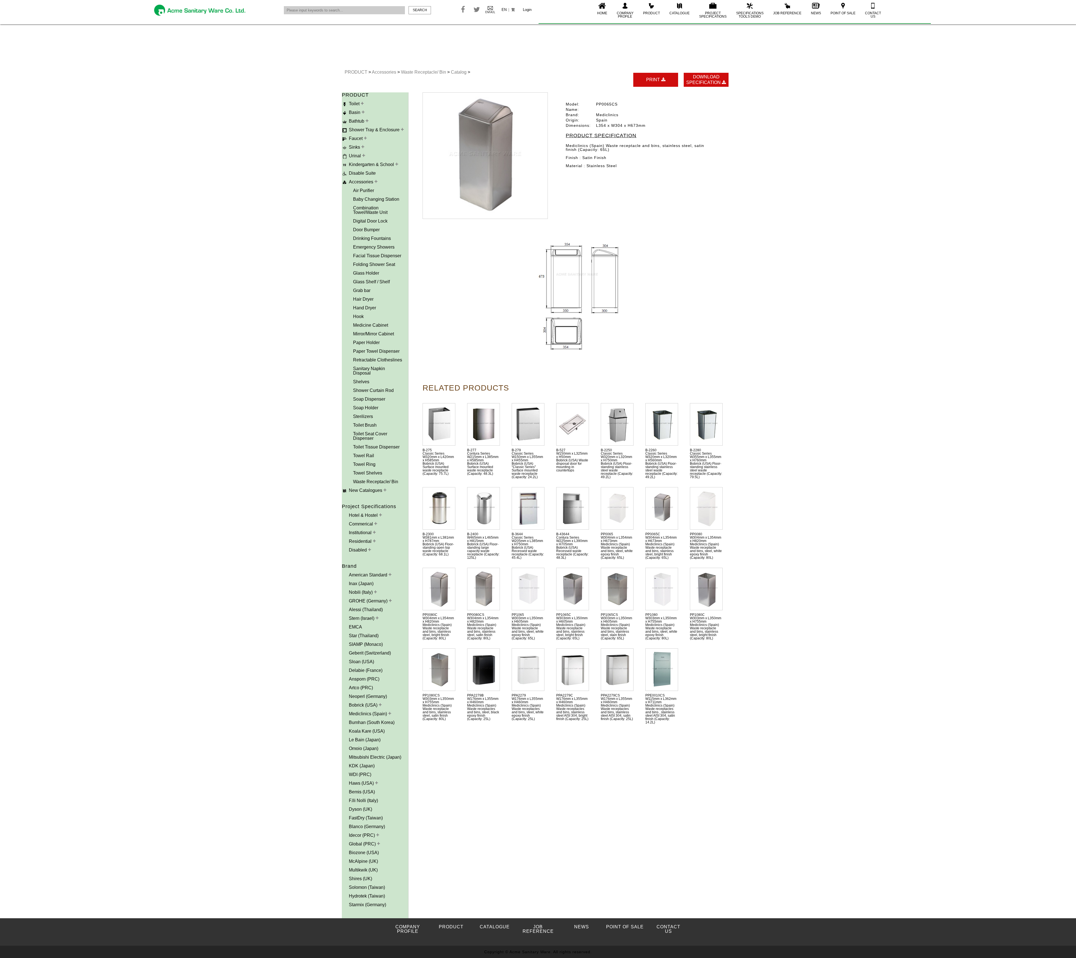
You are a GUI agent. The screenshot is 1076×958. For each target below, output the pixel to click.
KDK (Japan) (362, 765)
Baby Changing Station (376, 199)
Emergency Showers (374, 247)
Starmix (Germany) (367, 904)
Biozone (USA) (364, 852)
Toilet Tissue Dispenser (376, 447)
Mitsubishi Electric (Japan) (375, 757)
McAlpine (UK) (363, 861)
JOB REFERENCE (787, 13)
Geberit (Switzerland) (370, 653)
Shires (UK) (360, 878)
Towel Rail (363, 455)
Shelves (361, 381)
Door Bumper (366, 229)
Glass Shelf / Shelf (371, 281)
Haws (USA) (362, 783)
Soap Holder (365, 407)
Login (527, 10)
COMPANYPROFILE (625, 14)
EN (504, 10)
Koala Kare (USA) (367, 731)
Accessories (384, 72)
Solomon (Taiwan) (367, 887)
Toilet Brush (365, 425)
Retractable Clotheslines (377, 360)
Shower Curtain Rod (373, 390)
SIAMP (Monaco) (366, 644)
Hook (358, 316)
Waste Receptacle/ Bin (424, 72)
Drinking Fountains (372, 238)
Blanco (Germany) (367, 826)
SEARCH (420, 10)
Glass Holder (366, 273)
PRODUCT (651, 13)
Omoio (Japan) (363, 748)
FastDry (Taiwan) (366, 818)
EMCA (355, 627)
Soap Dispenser (369, 399)
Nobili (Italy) (361, 592)
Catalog (459, 72)
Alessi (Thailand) (366, 609)
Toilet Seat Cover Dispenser (370, 436)
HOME (602, 13)
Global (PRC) (363, 844)
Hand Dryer (364, 307)
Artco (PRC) (361, 687)
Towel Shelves (367, 473)
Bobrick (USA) (364, 705)
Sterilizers (363, 416)
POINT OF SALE (843, 13)
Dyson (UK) (360, 809)
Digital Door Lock (370, 221)
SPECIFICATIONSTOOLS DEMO (750, 14)
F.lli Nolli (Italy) (363, 800)
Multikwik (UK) (363, 870)
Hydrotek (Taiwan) (367, 896)
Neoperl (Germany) (368, 696)
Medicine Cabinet (370, 325)
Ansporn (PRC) (364, 679)
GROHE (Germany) (369, 601)
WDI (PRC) (360, 774)
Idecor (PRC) (362, 835)
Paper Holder (366, 342)
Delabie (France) (365, 670)
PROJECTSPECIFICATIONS (713, 14)
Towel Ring (364, 464)
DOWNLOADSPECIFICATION (704, 79)
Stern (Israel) (362, 618)
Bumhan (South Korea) (372, 722)
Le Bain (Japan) (365, 739)
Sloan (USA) (361, 661)
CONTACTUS (873, 14)
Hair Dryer (363, 299)
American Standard (368, 575)
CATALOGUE (679, 13)
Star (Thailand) (364, 635)
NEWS (816, 13)
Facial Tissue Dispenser (377, 255)
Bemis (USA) (362, 791)
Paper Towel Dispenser (376, 351)
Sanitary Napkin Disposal (369, 370)
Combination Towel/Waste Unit (370, 210)
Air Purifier (363, 190)
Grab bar (361, 290)
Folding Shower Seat (374, 264)
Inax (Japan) (361, 583)
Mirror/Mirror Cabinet (373, 333)
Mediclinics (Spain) (368, 713)
